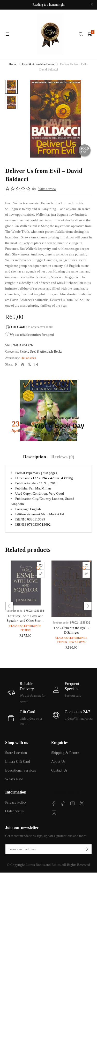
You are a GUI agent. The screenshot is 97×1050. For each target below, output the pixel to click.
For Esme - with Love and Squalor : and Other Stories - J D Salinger (25, 620)
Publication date (26, 483)
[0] (89, 34)
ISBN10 (20, 519)
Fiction (24, 351)
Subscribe (86, 849)
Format (20, 473)
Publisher (21, 488)
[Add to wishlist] (13, 87)
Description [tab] (34, 456)
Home (12, 64)
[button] (9, 606)
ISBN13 (20, 524)
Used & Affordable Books (38, 64)
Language (22, 509)
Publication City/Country (33, 499)
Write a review (47, 189)
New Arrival (77, 642)
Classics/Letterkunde (25, 626)
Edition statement (27, 514)
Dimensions (23, 478)
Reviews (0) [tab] (62, 456)
